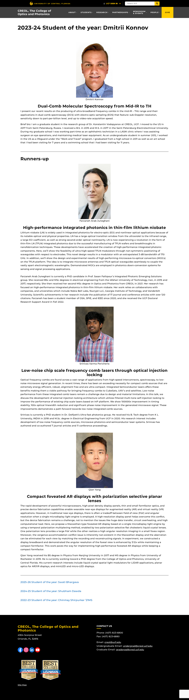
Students (86, 12)
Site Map (22, 685)
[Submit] (157, 4)
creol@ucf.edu (112, 642)
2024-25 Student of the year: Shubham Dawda (50, 591)
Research (102, 12)
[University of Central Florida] (49, 3)
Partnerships (120, 12)
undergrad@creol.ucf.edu (137, 646)
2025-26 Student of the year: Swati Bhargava (49, 582)
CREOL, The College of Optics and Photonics (34, 12)
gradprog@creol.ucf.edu (130, 649)
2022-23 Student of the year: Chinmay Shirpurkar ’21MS (56, 600)
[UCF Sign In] (112, 3)
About (72, 12)
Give (167, 12)
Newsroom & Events (139, 12)
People (155, 12)
